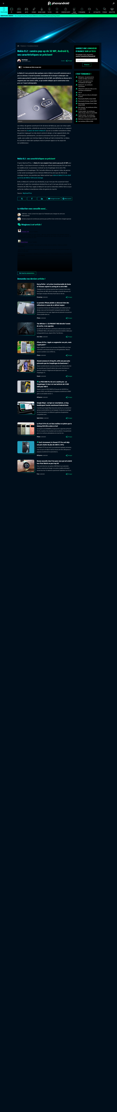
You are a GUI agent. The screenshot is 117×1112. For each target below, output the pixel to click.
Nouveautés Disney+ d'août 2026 (87, 101)
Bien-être (112, 12)
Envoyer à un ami (55, 199)
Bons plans (41, 12)
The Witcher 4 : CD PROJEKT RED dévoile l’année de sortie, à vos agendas (53, 324)
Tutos (49, 12)
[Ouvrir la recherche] (113, 3)
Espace (34, 12)
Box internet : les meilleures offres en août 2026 (87, 108)
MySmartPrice (27, 193)
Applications (40, 418)
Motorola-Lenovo (37, 16)
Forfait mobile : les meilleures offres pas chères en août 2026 (86, 115)
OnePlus (45, 16)
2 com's (63, 61)
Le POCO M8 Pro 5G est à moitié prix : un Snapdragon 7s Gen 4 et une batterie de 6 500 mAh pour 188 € (53, 384)
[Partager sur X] (21, 198)
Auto (26, 12)
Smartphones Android (32, 46)
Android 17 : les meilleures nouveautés (85, 85)
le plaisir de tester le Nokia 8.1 (36, 130)
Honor (26, 16)
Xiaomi (58, 16)
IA (89, 12)
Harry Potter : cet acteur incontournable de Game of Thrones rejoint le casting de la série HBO (54, 285)
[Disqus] (44, 250)
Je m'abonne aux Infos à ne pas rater (32, 67)
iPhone (38, 318)
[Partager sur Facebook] (31, 198)
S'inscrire (86, 65)
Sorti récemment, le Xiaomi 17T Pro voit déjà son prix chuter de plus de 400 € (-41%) (53, 443)
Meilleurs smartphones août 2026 (87, 119)
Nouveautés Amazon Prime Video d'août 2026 (87, 104)
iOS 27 (80, 93)
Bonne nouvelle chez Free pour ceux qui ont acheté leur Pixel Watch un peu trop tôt (54, 462)
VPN (57, 12)
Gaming (19, 12)
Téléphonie (3, 12)
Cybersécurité (65, 12)
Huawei (30, 16)
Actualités (97, 12)
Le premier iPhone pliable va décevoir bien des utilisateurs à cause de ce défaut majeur (53, 303)
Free (38, 474)
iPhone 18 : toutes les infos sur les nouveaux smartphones (87, 89)
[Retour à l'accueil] (58, 3)
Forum (104, 12)
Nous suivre (68, 199)
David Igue (25, 60)
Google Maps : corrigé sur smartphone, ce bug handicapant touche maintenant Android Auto (52, 404)
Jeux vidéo (39, 337)
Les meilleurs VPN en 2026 (85, 121)
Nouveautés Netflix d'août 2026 (87, 99)
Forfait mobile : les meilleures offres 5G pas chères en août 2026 (87, 112)
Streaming (81, 12)
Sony (54, 16)
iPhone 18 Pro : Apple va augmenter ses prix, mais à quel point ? (54, 343)
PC (11, 12)
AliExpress (39, 397)
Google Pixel (21, 16)
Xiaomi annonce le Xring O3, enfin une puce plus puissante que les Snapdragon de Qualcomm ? (53, 362)
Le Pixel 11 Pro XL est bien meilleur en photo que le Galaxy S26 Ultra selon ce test (54, 424)
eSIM (74, 12)
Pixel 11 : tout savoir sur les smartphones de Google (85, 81)
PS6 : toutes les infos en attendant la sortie (87, 95)
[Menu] (3, 3)
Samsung (50, 16)
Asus (16, 16)
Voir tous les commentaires (26, 273)
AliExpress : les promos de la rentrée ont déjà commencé (86, 77)
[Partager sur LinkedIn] (41, 198)
